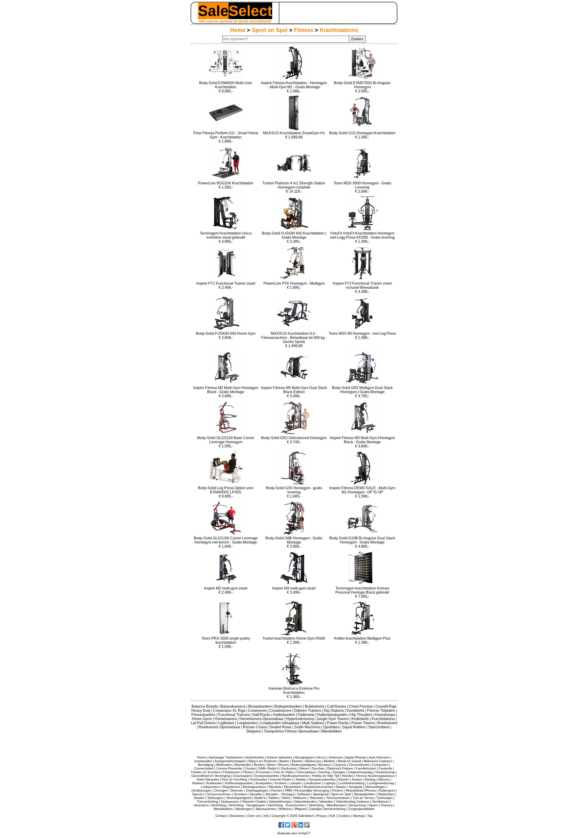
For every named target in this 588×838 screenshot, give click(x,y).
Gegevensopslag (360, 772)
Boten (271, 764)
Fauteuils (385, 768)
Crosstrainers (280, 710)
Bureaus (325, 764)
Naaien (341, 787)
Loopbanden (248, 723)
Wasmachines (266, 809)
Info (266, 816)
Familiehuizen (366, 768)
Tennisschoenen (338, 798)
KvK (332, 816)
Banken (297, 761)
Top (370, 816)
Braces (284, 764)
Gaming (324, 772)
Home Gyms (202, 719)
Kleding (370, 779)
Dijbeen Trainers (308, 710)
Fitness (303, 30)
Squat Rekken (354, 727)
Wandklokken (223, 809)
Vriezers (387, 805)
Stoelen (199, 798)
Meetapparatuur (254, 787)
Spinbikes (331, 727)
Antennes (336, 757)
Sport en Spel (270, 30)
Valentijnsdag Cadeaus (352, 801)
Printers (337, 790)
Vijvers (373, 805)
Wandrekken (331, 731)
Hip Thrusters (361, 715)
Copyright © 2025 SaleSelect (293, 816)
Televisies (316, 798)
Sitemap (359, 816)
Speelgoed (320, 794)
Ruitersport (387, 790)
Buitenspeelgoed (303, 764)
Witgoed (300, 809)
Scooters (240, 794)
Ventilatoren (380, 801)
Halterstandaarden (332, 715)
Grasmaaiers (242, 776)
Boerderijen (243, 764)
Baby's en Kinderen (263, 761)
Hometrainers (226, 719)
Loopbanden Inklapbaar (280, 723)
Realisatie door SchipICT (294, 833)
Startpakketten (364, 794)
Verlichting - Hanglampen (247, 805)
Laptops (330, 783)
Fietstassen (231, 772)
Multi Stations (313, 723)
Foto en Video (283, 772)
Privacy (321, 816)
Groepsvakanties (266, 776)
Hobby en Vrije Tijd (325, 776)
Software (303, 794)
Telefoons (300, 798)
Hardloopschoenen (295, 776)
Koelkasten (214, 783)
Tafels (285, 798)
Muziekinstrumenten (318, 787)
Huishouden (258, 779)
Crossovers (258, 710)
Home (237, 30)
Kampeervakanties (322, 779)
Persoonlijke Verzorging (312, 790)
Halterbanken (284, 715)
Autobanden (203, 761)
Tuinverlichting (207, 801)
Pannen (276, 790)
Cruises (250, 768)
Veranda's (201, 805)
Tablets (273, 798)
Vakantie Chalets (254, 801)
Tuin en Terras (363, 798)
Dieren (304, 768)
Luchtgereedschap (380, 783)
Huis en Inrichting (234, 779)
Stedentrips (386, 794)
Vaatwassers (230, 801)
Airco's (322, 757)
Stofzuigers (215, 798)
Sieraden (256, 794)
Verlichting (218, 805)
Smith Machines (307, 727)
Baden (284, 761)
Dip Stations (334, 710)
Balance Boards (205, 706)
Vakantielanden (305, 801)
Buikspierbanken (288, 706)
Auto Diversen (379, 757)
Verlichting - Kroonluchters (287, 805)
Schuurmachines (219, 794)
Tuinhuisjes (384, 798)
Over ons (254, 816)
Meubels (275, 787)
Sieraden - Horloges (279, 794)
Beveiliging (206, 764)
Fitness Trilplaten (381, 710)
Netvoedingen (375, 787)
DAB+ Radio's (268, 768)
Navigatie (355, 787)
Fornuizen (263, 772)
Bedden (329, 761)
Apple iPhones (355, 757)
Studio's (260, 798)
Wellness (285, 809)
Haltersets (306, 715)
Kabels (301, 779)
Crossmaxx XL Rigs (229, 710)
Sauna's (198, 794)
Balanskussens (233, 706)
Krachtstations (339, 30)
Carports (340, 764)
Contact (221, 816)
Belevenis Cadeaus (378, 761)
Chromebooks (359, 764)
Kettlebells (360, 719)
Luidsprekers (210, 787)
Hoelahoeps (385, 715)
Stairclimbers (379, 727)
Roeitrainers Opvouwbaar (219, 727)
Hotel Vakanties (208, 779)
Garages (339, 772)
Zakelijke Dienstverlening (327, 809)
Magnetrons (231, 787)
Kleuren (384, 779)
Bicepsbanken (260, 706)
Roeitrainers (387, 723)
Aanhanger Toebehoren (225, 757)
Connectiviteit (204, 768)
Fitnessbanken (203, 715)
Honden (347, 776)
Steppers (254, 731)
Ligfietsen (226, 723)
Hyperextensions (300, 719)
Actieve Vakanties (279, 757)
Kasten (357, 779)
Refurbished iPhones (361, 790)
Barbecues (313, 761)
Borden (259, 764)
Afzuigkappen (304, 757)
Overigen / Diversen (228, 790)
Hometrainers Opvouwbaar (262, 719)
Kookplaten (264, 783)
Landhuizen (312, 783)
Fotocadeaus (306, 772)
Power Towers (363, 723)
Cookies (344, 816)
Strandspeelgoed (238, 798)
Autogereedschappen (230, 761)
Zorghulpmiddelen (361, 809)
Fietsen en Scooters (205, 772)
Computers (380, 764)
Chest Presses (361, 706)
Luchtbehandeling (351, 783)
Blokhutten (224, 764)
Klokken (198, 783)
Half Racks (261, 715)
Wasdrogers (244, 809)
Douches (318, 768)
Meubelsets (292, 787)
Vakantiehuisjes (280, 801)
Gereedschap (385, 772)
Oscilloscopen (201, 790)
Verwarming (357, 805)
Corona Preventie (229, 768)
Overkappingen (257, 790)
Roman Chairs (255, 727)
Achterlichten (254, 757)
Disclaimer (237, 816)
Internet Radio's (281, 779)
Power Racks (338, 723)
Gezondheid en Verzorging (210, 776)
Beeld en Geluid (349, 761)
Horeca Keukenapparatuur (375, 776)
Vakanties (326, 801)
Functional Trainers (234, 715)
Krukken (281, 783)
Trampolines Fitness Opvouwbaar (291, 731)
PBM (288, 790)
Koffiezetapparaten (239, 783)
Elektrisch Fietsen (340, 768)
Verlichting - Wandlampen (327, 805)
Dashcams (289, 768)
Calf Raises (337, 706)
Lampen (295, 783)
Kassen (343, 779)
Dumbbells (356, 710)
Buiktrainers (315, 706)
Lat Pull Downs (204, 723)
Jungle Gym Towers (333, 719)
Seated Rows (280, 727)
